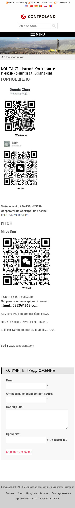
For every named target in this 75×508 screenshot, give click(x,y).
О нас (20, 493)
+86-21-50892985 (17, 2)
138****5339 (63, 2)
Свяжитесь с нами (49, 498)
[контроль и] (37, 19)
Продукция (31, 493)
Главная (10, 493)
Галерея (44, 493)
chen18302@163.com (41, 2)
